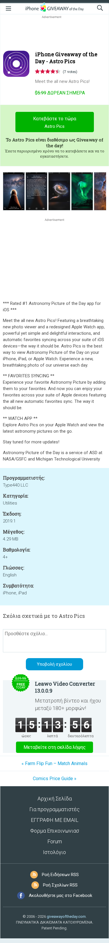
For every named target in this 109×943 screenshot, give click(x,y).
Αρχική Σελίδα (54, 798)
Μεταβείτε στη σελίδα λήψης (55, 747)
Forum (54, 841)
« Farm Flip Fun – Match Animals (54, 763)
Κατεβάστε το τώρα (54, 122)
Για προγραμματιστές (54, 809)
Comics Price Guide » (54, 778)
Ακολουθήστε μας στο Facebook (60, 895)
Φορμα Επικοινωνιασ (54, 831)
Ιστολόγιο (54, 852)
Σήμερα (60, 93)
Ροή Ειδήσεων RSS (60, 874)
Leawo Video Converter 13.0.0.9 (65, 687)
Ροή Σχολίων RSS (60, 885)
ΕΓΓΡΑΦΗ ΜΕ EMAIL (54, 820)
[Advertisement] (54, 33)
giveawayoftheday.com (66, 916)
